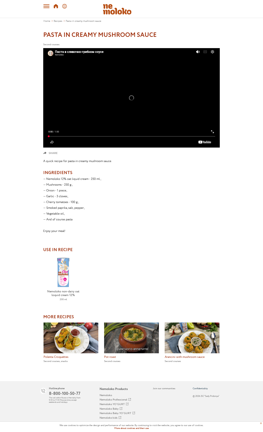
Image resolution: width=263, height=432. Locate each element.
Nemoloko (106, 395)
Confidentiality (200, 388)
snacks (64, 361)
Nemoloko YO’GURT (112, 404)
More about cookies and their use (131, 428)
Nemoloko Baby (109, 409)
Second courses (51, 44)
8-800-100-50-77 (64, 393)
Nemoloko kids (108, 418)
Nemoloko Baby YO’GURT (115, 413)
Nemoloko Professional (113, 400)
